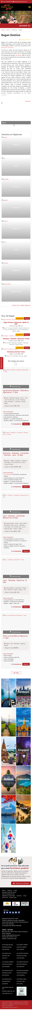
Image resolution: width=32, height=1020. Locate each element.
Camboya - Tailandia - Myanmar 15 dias (16, 339)
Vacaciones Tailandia (22, 953)
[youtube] (10, 912)
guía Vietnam (5, 949)
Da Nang (21, 525)
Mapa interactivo (26, 39)
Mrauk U (16, 229)
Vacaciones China (21, 979)
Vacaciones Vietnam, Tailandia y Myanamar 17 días (16, 391)
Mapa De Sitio (12, 897)
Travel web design (7, 1007)
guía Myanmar (6, 966)
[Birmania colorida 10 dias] (9, 349)
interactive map (16, 386)
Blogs (15, 890)
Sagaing (16, 208)
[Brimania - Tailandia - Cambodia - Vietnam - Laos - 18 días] (16, 441)
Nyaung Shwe (16, 291)
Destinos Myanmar (7, 964)
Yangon (16, 145)
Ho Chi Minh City (12, 329)
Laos (8, 721)
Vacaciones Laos (6, 953)
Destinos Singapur (22, 964)
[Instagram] (19, 912)
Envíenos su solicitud (22, 883)
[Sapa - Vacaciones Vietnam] (16, 17)
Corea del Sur (8, 839)
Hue (6, 329)
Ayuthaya (17, 401)
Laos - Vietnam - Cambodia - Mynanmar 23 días (14, 517)
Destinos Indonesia (22, 973)
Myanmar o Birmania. (7, 47)
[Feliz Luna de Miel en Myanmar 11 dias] (14, 624)
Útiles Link (5, 897)
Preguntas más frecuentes (9, 892)
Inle (16, 166)
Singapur (23, 750)
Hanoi (5, 328)
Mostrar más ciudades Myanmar (21, 305)
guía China (19, 983)
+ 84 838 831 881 (9, 1)
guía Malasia (5, 975)
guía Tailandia (20, 958)
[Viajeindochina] (7, 6)
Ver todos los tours (16, 361)
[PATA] (25, 904)
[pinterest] (16, 912)
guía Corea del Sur (7, 993)
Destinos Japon (6, 981)
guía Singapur (20, 966)
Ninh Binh (15, 328)
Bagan (18, 331)
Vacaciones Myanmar (7, 962)
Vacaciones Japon (6, 979)
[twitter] (7, 912)
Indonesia (23, 779)
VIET (16, 1007)
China (23, 808)
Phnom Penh (7, 343)
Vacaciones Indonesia (22, 970)
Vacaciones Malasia (7, 970)
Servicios (9, 890)
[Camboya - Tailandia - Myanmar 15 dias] (13, 335)
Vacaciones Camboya (22, 944)
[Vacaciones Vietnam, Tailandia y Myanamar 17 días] (16, 378)
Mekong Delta (24, 329)
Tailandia (23, 721)
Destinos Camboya (22, 947)
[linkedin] (13, 912)
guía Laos (4, 958)
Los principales (8, 474)
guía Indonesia (21, 975)
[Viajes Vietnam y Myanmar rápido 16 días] (13, 319)
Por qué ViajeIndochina (8, 894)
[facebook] (4, 912)
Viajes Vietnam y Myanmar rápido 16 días (16, 323)
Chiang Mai (25, 343)
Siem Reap (14, 343)
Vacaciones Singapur (22, 962)
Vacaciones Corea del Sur (8, 988)
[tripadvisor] (22, 991)
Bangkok (19, 343)
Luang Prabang (8, 464)
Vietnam (8, 691)
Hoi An (22, 398)
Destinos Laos (6, 955)
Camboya (23, 691)
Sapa (20, 523)
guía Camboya (20, 949)
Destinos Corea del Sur (8, 991)
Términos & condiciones (8, 895)
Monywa (16, 271)
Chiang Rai (11, 344)
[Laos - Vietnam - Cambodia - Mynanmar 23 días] (16, 504)
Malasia (8, 779)
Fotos (24, 895)
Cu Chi (18, 329)
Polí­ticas (19, 895)
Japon (8, 808)
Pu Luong (10, 328)
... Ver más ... (16, 673)
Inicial (4, 890)
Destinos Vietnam (6, 947)
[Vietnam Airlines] (7, 904)
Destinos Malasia (6, 973)
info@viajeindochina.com (21, 1)
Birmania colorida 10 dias (16, 352)
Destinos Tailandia (22, 955)
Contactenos (19, 318)
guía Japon (5, 983)
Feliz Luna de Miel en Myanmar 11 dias (15, 637)
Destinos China (21, 981)
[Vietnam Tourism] (16, 904)
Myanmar (8, 750)
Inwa (16, 250)
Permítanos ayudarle (19, 868)
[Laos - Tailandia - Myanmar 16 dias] (13, 568)
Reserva (27, 318)
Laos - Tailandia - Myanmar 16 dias (15, 581)
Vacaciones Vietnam (7, 944)
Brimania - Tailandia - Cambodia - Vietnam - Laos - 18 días (16, 454)
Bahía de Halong (23, 328)
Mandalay (18, 55)
